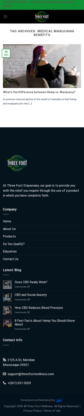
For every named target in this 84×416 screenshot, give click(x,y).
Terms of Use (52, 410)
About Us (9, 229)
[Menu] (5, 16)
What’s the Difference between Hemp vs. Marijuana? (39, 92)
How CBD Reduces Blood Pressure (39, 308)
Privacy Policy (32, 410)
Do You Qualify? (14, 244)
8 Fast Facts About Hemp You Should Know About (45, 322)
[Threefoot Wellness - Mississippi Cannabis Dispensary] (42, 16)
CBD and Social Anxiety (31, 295)
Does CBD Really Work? (31, 282)
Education (10, 251)
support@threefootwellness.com (31, 374)
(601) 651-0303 (20, 383)
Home (7, 221)
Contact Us (11, 259)
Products (9, 236)
